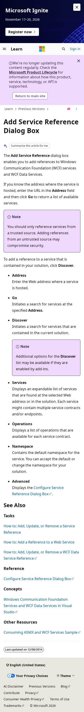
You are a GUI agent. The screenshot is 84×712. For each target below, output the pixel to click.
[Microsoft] (42, 49)
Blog (64, 686)
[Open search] (63, 49)
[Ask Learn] (69, 109)
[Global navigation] (4, 49)
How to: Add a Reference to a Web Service (39, 542)
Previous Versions (31, 109)
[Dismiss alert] (76, 7)
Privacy (30, 693)
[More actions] (76, 109)
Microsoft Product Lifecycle (33, 72)
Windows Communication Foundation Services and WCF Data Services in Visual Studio (38, 605)
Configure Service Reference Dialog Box (37, 578)
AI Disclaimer (14, 686)
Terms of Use (59, 699)
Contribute (12, 693)
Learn (8, 109)
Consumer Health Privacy (22, 699)
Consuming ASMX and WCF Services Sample (41, 632)
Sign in (75, 49)
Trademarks (12, 705)
